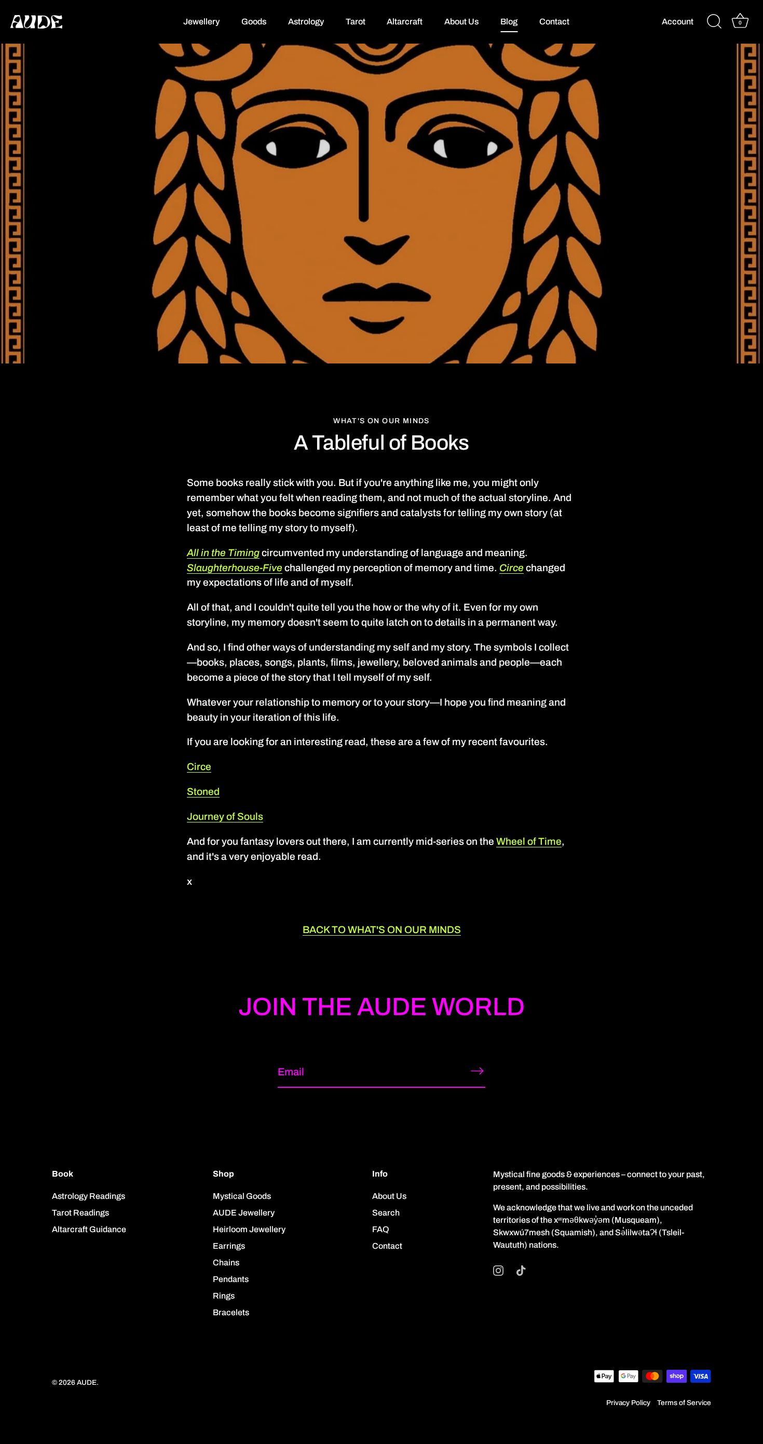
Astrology (306, 21)
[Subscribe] (477, 1071)
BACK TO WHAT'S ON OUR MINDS (382, 929)
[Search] (714, 21)
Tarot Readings (80, 1212)
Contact (554, 21)
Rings (224, 1295)
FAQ (380, 1229)
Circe (199, 766)
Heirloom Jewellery (249, 1229)
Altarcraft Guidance (89, 1229)
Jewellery (201, 21)
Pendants (231, 1279)
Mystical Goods (242, 1196)
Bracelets (231, 1312)
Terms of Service (684, 1403)
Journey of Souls (225, 816)
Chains (226, 1262)
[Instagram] (498, 1269)
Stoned (203, 791)
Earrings (229, 1245)
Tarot (355, 21)
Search (386, 1212)
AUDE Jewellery (244, 1212)
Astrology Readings (88, 1196)
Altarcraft (405, 21)
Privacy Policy (628, 1403)
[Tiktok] (521, 1269)
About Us (461, 21)
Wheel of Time (529, 841)
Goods (253, 21)
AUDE (87, 1382)
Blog (508, 21)
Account (677, 21)
